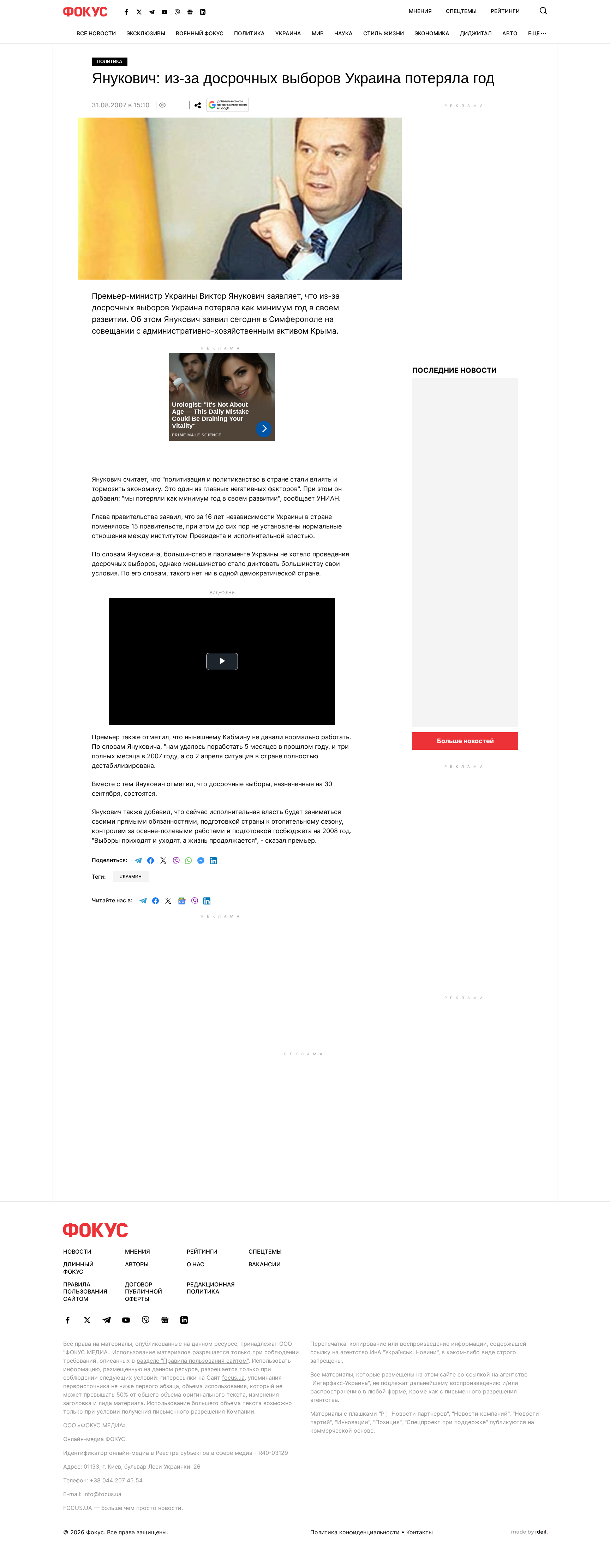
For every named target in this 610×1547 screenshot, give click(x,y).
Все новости (96, 33)
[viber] (145, 1320)
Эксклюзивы (145, 33)
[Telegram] (151, 11)
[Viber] (177, 11)
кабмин (132, 876)
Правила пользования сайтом (85, 1292)
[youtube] (126, 1320)
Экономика (431, 33)
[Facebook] (126, 11)
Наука (343, 33)
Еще (534, 33)
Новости (77, 1251)
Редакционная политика (211, 1288)
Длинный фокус (78, 1268)
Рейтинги (505, 11)
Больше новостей (465, 741)
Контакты (419, 1532)
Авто (510, 33)
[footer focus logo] (95, 1230)
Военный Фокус (199, 33)
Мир (318, 33)
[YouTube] (164, 11)
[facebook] (68, 1320)
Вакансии (265, 1264)
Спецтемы (461, 11)
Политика (249, 33)
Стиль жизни (383, 33)
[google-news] (165, 1320)
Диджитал (476, 33)
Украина (288, 33)
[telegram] (106, 1320)
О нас (195, 1264)
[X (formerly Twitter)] (139, 11)
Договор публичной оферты (143, 1292)
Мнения (420, 11)
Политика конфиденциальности (355, 1532)
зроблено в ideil (529, 1532)
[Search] (543, 11)
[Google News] (190, 11)
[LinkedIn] (202, 11)
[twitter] (87, 1320)
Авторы (137, 1264)
